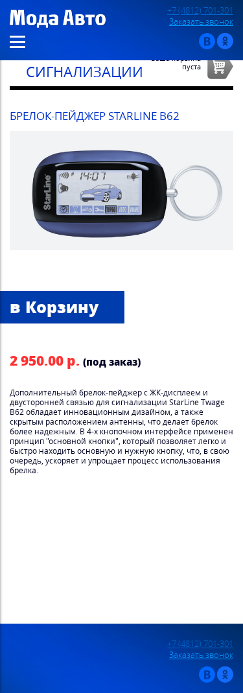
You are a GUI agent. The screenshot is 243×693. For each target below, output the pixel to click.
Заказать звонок (201, 21)
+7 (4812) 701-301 (200, 10)
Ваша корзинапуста (176, 62)
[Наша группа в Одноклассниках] (225, 46)
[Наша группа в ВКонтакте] (207, 46)
